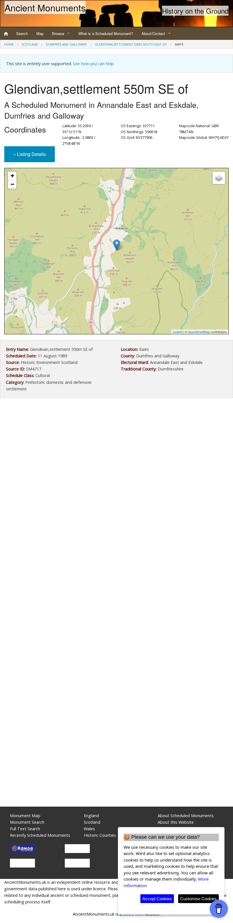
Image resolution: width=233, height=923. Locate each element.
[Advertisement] (116, 449)
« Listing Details (29, 154)
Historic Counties (100, 835)
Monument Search (27, 822)
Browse (58, 33)
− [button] (12, 184)
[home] (6, 33)
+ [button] (12, 175)
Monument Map (25, 815)
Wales (89, 828)
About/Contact (153, 33)
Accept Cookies (157, 898)
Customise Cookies (198, 898)
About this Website (176, 822)
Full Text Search (25, 828)
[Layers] (219, 178)
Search (22, 33)
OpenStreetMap (199, 331)
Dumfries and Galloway (66, 44)
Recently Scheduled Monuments (40, 835)
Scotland (30, 44)
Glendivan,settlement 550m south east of (131, 44)
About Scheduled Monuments (186, 815)
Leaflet (177, 331)
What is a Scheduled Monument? (105, 33)
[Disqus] (116, 573)
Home (9, 44)
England (91, 815)
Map (39, 33)
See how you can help (93, 63)
